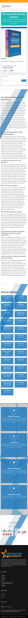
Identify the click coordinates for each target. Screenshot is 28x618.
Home (2, 10)
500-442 (3, 578)
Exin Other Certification (14, 10)
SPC (2, 580)
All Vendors (3, 594)
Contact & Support (12, 1)
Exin (6, 10)
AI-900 (3, 575)
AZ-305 (3, 585)
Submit (23, 80)
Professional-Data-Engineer (7, 583)
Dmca (2, 597)
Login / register (21, 1)
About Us (3, 595)
